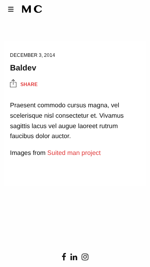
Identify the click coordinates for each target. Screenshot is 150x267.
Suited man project (73, 153)
